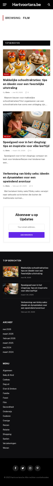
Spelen (6, 439)
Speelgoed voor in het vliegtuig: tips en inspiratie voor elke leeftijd (34, 288)
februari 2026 (9, 338)
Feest (6, 74)
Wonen (6, 448)
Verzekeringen (9, 443)
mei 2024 (7, 347)
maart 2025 (8, 343)
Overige (6, 420)
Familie (6, 393)
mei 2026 (7, 329)
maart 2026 (8, 334)
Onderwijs (7, 411)
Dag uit (6, 384)
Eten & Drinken (10, 389)
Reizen (7, 136)
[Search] (48, 4)
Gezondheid (8, 407)
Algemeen (7, 370)
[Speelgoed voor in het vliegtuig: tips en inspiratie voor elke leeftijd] (26, 124)
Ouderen (7, 416)
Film (5, 402)
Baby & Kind (8, 375)
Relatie (6, 430)
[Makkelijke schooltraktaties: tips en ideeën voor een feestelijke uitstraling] (26, 62)
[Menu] (5, 4)
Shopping (7, 434)
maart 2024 (8, 352)
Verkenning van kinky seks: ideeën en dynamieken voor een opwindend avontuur (26, 177)
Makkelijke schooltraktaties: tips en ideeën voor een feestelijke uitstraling (25, 83)
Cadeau (6, 380)
